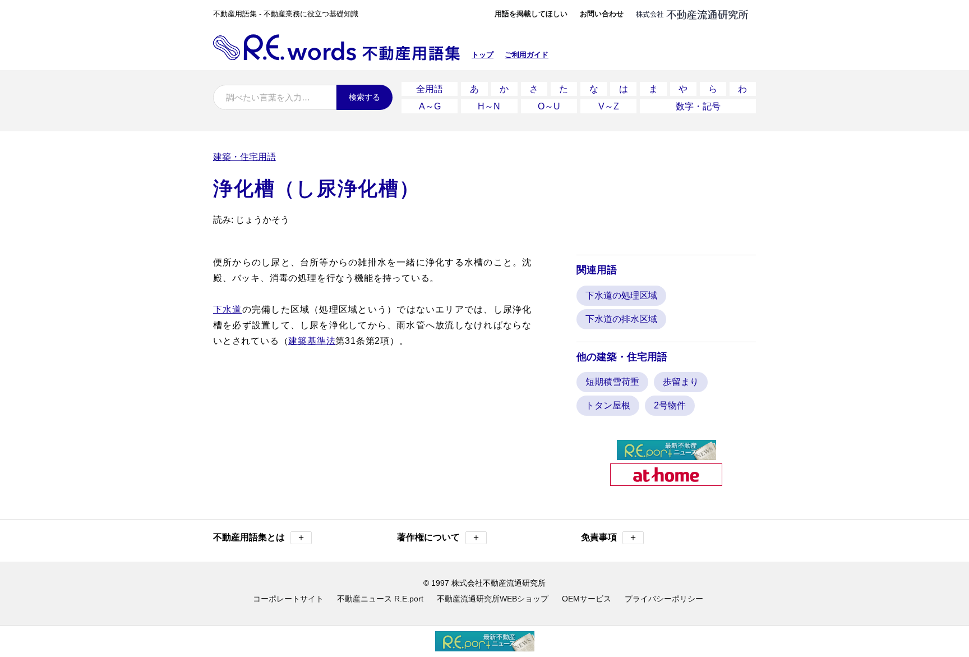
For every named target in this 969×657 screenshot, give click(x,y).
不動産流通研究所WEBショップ (492, 598)
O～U (549, 106)
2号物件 (670, 405)
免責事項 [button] (609, 537)
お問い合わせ (602, 14)
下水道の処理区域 (621, 295)
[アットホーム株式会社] (666, 481)
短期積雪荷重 (612, 382)
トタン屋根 (607, 405)
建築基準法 (311, 341)
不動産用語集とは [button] (259, 537)
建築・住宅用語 (244, 157)
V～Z (608, 106)
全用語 (429, 89)
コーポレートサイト (288, 598)
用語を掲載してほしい (531, 14)
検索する (364, 97)
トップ (482, 54)
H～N (489, 106)
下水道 (227, 309)
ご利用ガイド (526, 54)
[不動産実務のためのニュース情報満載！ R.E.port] (666, 455)
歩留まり (681, 382)
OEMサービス (586, 598)
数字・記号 (698, 106)
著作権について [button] (439, 537)
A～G (430, 106)
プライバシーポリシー (664, 598)
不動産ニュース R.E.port (380, 598)
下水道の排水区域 (621, 319)
